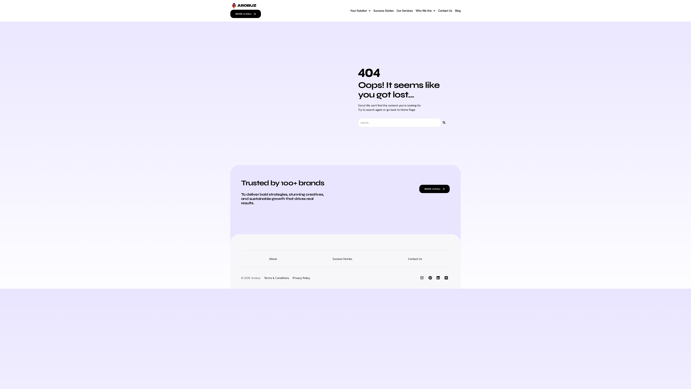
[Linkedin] (438, 277)
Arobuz (256, 278)
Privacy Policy (301, 278)
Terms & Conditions (276, 278)
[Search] (444, 122)
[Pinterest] (430, 277)
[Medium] (446, 277)
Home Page (408, 110)
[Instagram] (422, 277)
